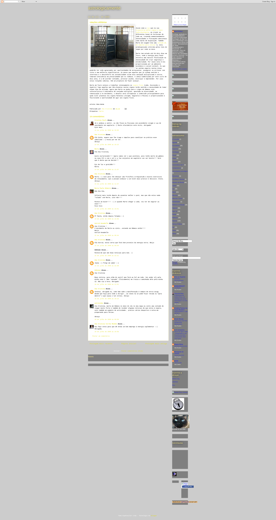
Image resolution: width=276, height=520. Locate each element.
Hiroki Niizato (178, 319)
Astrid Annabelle (101, 223)
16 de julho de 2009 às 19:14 (107, 299)
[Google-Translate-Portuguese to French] (178, 19)
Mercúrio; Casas (177, 198)
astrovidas (99, 303)
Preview (174, 262)
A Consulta (175, 139)
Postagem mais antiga (156, 344)
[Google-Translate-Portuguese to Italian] (185, 19)
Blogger (154, 516)
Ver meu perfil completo (179, 69)
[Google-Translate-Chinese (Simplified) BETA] (175, 19)
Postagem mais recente (101, 344)
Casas (174, 155)
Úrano (174, 230)
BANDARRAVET (179, 286)
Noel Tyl (174, 211)
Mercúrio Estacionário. (181, 346)
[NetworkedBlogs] (185, 486)
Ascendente (176, 145)
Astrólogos (175, 152)
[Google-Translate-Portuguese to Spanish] (185, 23)
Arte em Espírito (179, 277)
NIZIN (176, 361)
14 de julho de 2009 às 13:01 (107, 209)
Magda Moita (178, 344)
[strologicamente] (173, 76)
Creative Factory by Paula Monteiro (180, 309)
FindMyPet (177, 288)
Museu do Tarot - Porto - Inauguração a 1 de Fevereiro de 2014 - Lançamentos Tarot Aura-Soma (181, 335)
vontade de (161, 43)
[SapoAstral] (173, 117)
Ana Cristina (100, 134)
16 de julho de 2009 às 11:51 (107, 284)
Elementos (175, 176)
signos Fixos (137, 85)
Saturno (174, 221)
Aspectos (175, 149)
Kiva (173, 385)
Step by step (178, 363)
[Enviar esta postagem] (125, 109)
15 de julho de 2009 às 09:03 (107, 245)
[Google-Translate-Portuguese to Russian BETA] (181, 23)
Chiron (174, 158)
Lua (148, 28)
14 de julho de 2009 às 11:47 (107, 184)
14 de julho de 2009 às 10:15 (107, 144)
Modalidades (176, 201)
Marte (101, 111)
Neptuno (174, 208)
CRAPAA (175, 382)
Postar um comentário (101, 336)
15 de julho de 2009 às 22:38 (107, 266)
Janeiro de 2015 (179, 355)
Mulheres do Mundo (178, 205)
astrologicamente (104, 8)
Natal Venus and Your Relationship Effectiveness (180, 322)
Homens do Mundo (178, 182)
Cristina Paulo (101, 120)
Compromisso (176, 168)
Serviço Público (177, 224)
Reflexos (175, 217)
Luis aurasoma (179, 330)
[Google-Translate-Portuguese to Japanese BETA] (175, 23)
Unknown (98, 270)
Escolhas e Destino (178, 179)
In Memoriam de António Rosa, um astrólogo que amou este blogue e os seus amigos (180, 299)
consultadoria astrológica (180, 171)
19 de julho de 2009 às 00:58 (107, 319)
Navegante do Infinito (178, 352)
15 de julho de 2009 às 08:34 (107, 235)
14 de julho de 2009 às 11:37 (107, 169)
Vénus (174, 233)
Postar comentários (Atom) (132, 351)
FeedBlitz (175, 264)
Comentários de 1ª (178, 165)
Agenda (174, 142)
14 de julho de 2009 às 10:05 (107, 130)
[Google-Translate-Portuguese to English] (178, 23)
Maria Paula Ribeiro (103, 188)
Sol (173, 227)
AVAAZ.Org (175, 379)
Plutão (174, 214)
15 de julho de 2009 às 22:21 (107, 255)
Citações (175, 161)
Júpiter (174, 186)
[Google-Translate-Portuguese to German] (181, 19)
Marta (97, 149)
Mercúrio (175, 195)
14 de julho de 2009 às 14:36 (107, 219)
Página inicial (128, 344)
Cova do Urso (178, 293)
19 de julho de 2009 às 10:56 (107, 332)
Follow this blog (188, 486)
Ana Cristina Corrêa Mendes (106, 324)
